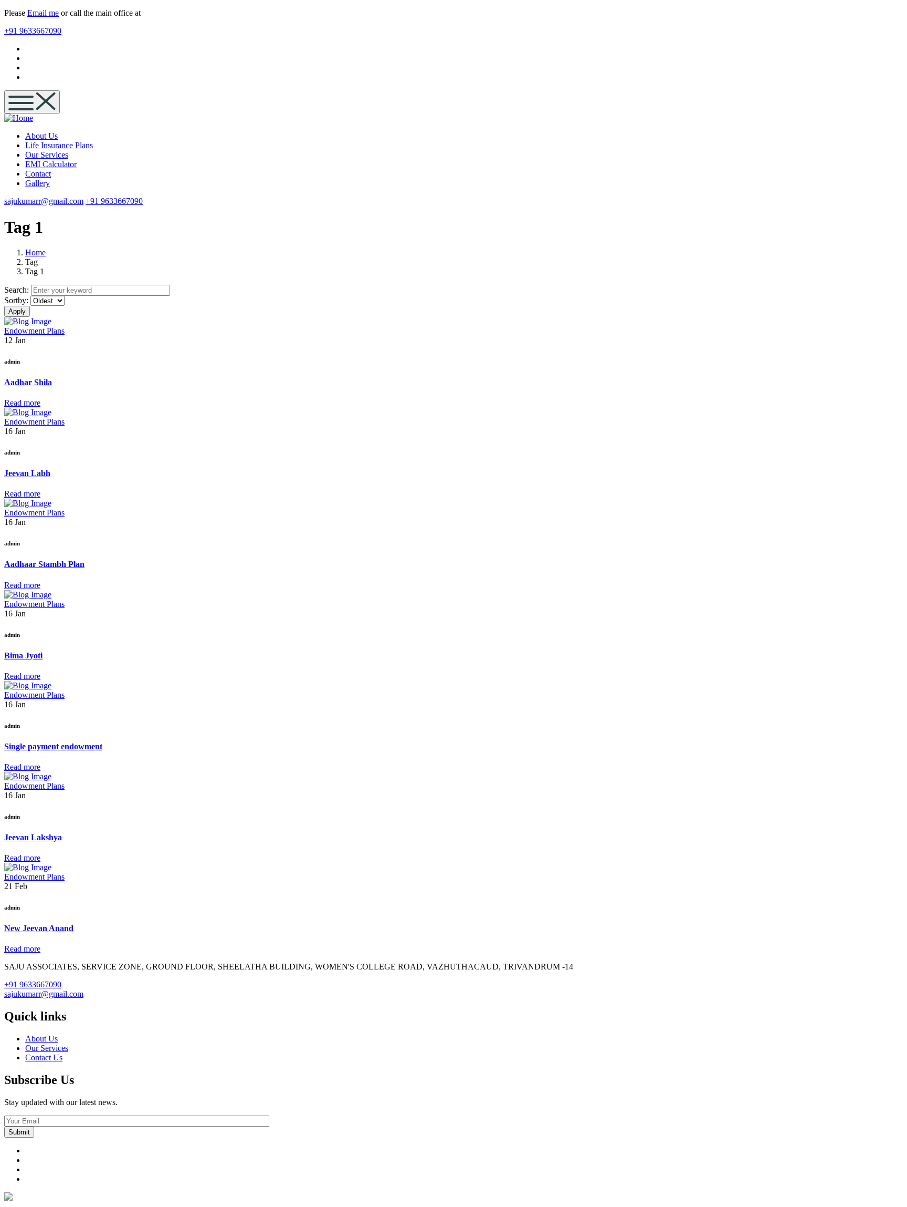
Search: (16, 289)
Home (35, 252)
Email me (43, 12)
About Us (41, 1038)
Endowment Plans (34, 330)
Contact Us (43, 1057)
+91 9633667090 (32, 30)
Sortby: (16, 300)
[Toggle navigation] (32, 102)
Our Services (46, 1048)
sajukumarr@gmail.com (43, 201)
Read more (22, 402)
